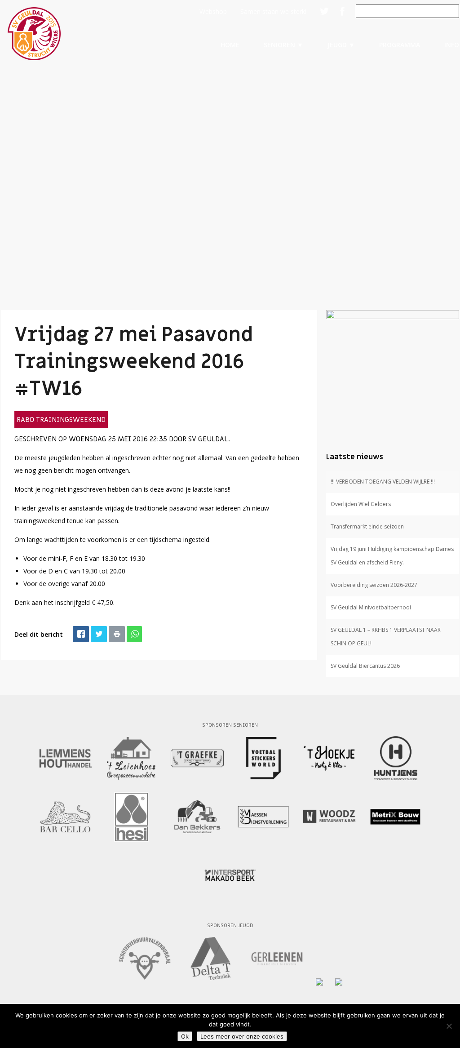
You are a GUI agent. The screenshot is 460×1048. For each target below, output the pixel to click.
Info (451, 44)
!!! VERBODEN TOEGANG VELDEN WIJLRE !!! (383, 481)
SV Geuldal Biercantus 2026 (365, 666)
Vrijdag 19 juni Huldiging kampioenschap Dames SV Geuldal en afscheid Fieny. (392, 555)
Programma (399, 44)
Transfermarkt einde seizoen (367, 526)
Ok (185, 1036)
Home (230, 44)
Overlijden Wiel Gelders (361, 504)
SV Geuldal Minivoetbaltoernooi (371, 607)
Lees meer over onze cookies (241, 1036)
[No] (448, 1025)
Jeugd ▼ (341, 44)
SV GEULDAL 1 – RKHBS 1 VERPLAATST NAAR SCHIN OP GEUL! (386, 636)
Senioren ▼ (283, 44)
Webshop (213, 11)
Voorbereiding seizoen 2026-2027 (374, 585)
